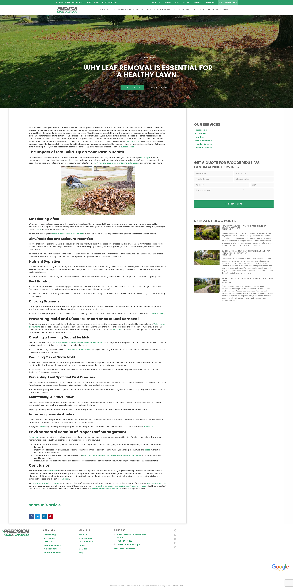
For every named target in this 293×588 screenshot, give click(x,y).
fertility (147, 450)
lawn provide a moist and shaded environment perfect (79, 342)
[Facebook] (175, 530)
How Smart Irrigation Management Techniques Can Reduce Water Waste (244, 227)
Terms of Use (177, 585)
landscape (145, 157)
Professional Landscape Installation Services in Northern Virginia (247, 279)
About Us (156, 2)
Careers (186, 2)
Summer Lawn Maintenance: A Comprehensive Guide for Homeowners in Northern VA (246, 252)
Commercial (124, 10)
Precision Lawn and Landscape (45, 483)
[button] (31, 516)
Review (224, 10)
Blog (177, 2)
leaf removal (133, 141)
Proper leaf (34, 437)
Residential (106, 10)
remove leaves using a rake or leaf (67, 234)
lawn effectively (158, 313)
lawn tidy (43, 426)
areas (38, 229)
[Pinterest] (175, 539)
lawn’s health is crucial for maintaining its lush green (116, 163)
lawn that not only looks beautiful (104, 488)
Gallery (167, 2)
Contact (198, 2)
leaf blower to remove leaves (78, 349)
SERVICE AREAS (190, 10)
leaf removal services (156, 483)
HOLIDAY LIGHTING (167, 10)
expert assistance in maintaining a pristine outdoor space (122, 486)
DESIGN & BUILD (144, 10)
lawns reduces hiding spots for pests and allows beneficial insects (111, 455)
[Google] (175, 543)
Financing (210, 2)
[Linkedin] (175, 534)
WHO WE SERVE (210, 10)
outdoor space (127, 147)
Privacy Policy (164, 585)
